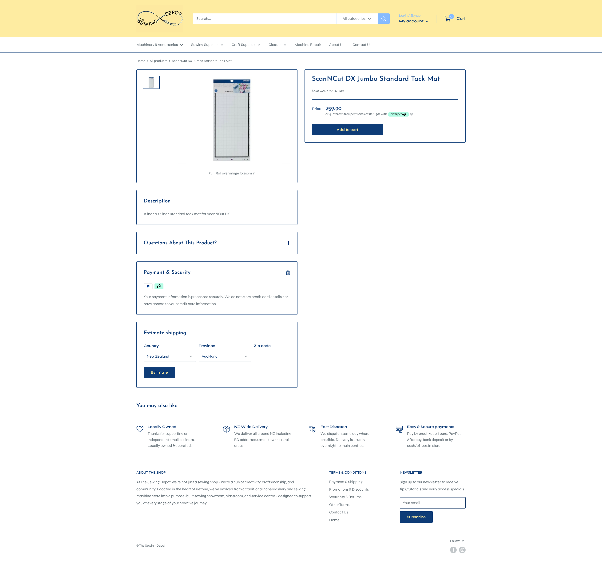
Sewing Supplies (204, 44)
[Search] (384, 18)
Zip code (262, 345)
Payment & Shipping (346, 482)
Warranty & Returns (345, 497)
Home (140, 61)
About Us (336, 44)
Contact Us (361, 44)
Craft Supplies (243, 44)
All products (158, 61)
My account (411, 21)
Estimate (159, 372)
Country (151, 345)
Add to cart (347, 129)
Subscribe (416, 517)
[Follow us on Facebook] (453, 550)
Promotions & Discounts (349, 489)
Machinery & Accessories (157, 44)
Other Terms (339, 504)
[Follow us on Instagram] (462, 550)
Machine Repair (308, 44)
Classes (275, 44)
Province (207, 345)
